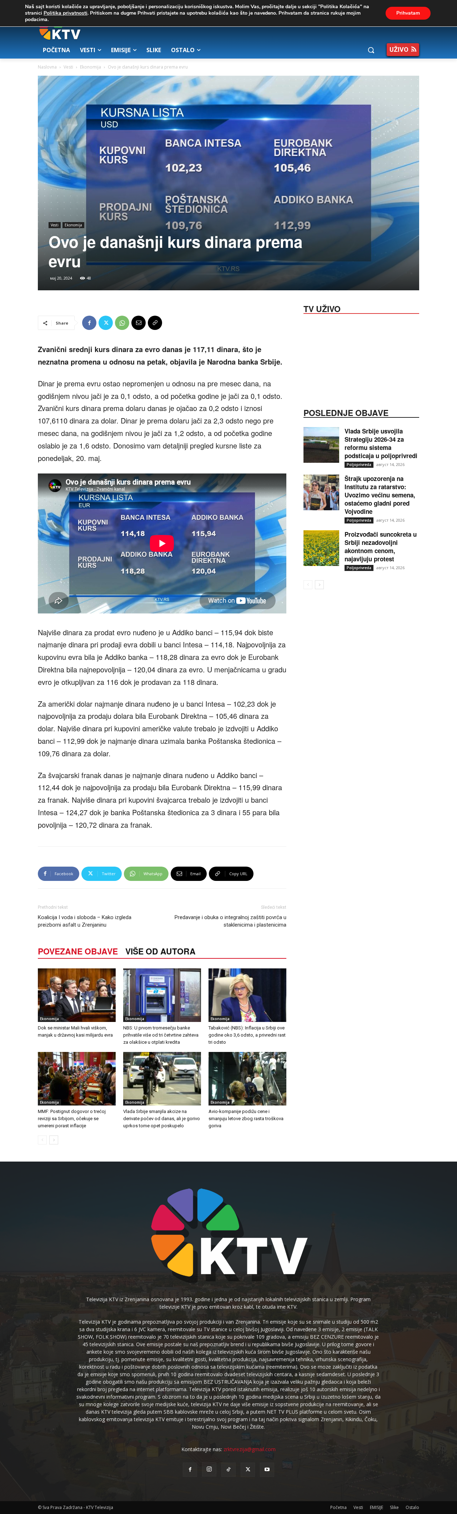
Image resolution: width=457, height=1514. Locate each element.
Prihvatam (408, 13)
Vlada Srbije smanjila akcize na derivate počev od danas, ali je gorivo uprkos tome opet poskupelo (161, 1118)
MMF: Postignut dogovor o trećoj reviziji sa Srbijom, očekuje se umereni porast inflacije (72, 1118)
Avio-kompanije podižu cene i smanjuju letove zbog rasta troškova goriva (246, 1118)
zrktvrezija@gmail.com (250, 1449)
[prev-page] (42, 1140)
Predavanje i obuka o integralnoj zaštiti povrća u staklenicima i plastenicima (230, 921)
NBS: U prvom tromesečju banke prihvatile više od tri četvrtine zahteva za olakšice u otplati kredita (161, 1035)
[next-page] (53, 1140)
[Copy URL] (155, 323)
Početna (338, 1507)
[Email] (138, 323)
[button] (371, 50)
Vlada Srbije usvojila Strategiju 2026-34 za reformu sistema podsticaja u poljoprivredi (381, 443)
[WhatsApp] (122, 323)
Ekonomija (90, 67)
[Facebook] (89, 323)
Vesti (68, 67)
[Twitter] (106, 323)
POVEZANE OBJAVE (78, 951)
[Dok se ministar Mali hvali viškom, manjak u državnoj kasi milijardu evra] (77, 995)
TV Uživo (322, 308)
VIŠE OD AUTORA (160, 951)
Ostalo (412, 1507)
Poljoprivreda (359, 464)
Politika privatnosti (65, 13)
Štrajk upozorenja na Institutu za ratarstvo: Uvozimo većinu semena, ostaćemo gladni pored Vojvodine (380, 495)
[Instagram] (209, 1469)
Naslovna (47, 67)
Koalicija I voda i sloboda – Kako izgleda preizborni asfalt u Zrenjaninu (84, 921)
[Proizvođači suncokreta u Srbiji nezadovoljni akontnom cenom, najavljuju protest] (321, 548)
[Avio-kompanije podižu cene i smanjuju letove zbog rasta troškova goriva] (247, 1079)
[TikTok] (228, 1470)
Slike (394, 1507)
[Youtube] (267, 1470)
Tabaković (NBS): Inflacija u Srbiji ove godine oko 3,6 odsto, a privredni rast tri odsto (247, 1035)
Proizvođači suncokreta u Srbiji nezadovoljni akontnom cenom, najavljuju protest (381, 546)
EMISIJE (376, 1507)
